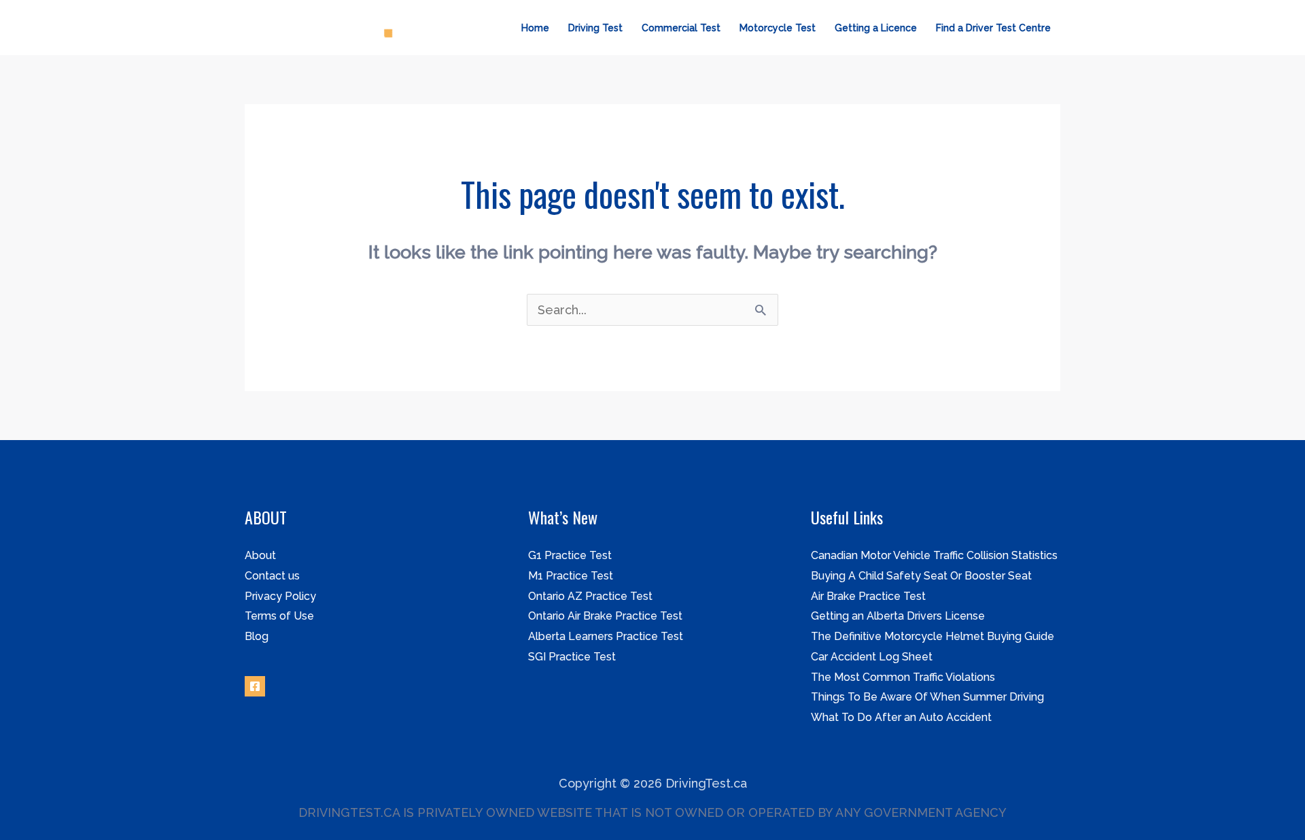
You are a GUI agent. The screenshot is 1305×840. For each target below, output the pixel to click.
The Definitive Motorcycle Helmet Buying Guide (932, 636)
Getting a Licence (876, 27)
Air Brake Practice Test (868, 596)
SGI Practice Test (572, 656)
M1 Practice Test (570, 575)
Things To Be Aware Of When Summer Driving (927, 696)
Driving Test (595, 27)
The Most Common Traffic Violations (903, 677)
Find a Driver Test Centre (993, 27)
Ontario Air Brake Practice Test (605, 615)
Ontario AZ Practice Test (590, 596)
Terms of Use (279, 615)
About (260, 555)
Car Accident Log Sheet (872, 656)
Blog (256, 636)
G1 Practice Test (570, 555)
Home (535, 27)
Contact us (272, 575)
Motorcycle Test (778, 27)
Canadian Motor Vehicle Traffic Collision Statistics (934, 555)
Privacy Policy (280, 596)
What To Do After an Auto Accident (901, 717)
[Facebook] (255, 686)
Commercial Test (681, 27)
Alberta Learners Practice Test (605, 636)
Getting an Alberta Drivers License (898, 615)
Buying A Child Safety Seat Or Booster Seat (921, 575)
